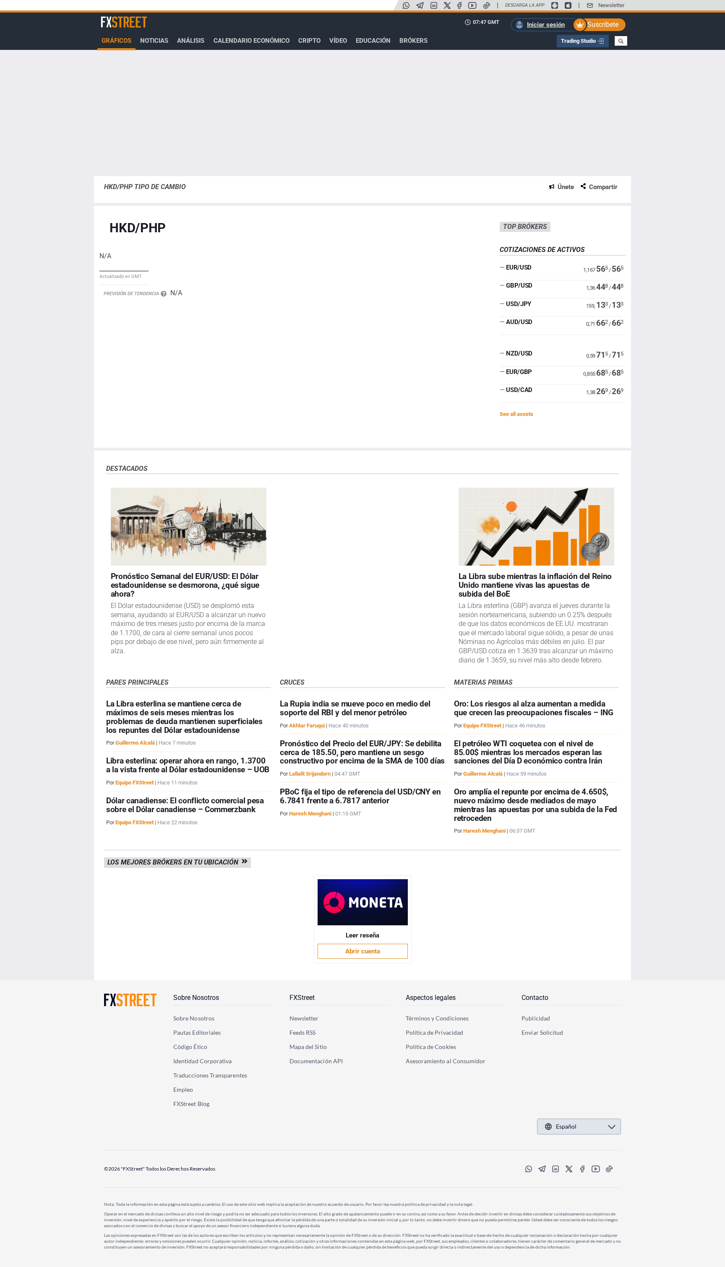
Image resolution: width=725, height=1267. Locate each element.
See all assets (516, 414)
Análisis (190, 40)
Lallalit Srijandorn (310, 774)
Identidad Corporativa (202, 1060)
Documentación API (316, 1060)
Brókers (413, 40)
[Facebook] (459, 5)
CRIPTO (309, 40)
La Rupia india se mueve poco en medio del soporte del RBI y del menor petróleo (355, 708)
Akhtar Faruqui (307, 725)
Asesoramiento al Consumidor (446, 1060)
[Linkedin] (433, 5)
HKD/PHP (138, 228)
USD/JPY (518, 304)
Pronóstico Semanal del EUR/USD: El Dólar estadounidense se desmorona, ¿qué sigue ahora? (185, 585)
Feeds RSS (302, 1032)
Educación (373, 40)
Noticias (154, 40)
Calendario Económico (251, 40)
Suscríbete (602, 25)
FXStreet (113, 17)
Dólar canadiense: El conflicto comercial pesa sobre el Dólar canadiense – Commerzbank (185, 805)
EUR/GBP (519, 372)
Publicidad (536, 1018)
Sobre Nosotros (196, 998)
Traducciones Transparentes (210, 1075)
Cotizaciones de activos (542, 250)
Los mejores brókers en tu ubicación (174, 862)
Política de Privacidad (435, 1032)
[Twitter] (447, 5)
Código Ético (190, 1046)
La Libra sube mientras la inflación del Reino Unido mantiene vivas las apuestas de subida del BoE (535, 585)
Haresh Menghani (310, 813)
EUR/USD (519, 267)
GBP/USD (519, 285)
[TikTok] (486, 5)
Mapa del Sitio (308, 1046)
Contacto (535, 998)
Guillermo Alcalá (135, 743)
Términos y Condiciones (437, 1018)
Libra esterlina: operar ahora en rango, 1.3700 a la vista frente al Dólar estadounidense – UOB (187, 765)
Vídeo (338, 40)
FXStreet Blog (191, 1103)
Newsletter (611, 5)
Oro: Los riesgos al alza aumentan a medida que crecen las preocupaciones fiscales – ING (533, 708)
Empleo (183, 1089)
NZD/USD (519, 353)
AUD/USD (519, 322)
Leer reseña (362, 935)
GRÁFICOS (116, 40)
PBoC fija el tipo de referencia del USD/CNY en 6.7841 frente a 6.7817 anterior (360, 796)
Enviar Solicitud (542, 1032)
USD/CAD (519, 390)
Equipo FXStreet (134, 782)
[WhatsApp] (406, 5)
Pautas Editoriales (197, 1032)
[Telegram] (420, 5)
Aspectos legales (431, 998)
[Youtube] (472, 5)
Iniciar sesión (546, 25)
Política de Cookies (431, 1046)
